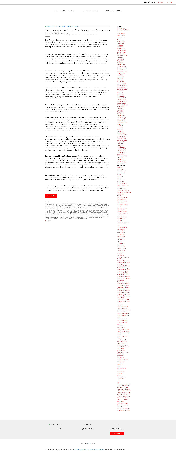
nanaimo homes (75, 34)
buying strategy (122, 183)
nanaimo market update (75, 212)
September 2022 (122, 105)
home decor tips (98, 204)
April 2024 (120, 80)
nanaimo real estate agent (53, 213)
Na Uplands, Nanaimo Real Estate (97, 210)
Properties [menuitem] (108, 11)
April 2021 (120, 129)
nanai (59, 211)
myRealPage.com (91, 443)
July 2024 (120, 75)
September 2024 (122, 71)
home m (46, 205)
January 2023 (121, 99)
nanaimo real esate (98, 212)
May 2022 (120, 112)
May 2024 (120, 78)
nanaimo (63, 211)
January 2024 (121, 84)
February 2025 (121, 66)
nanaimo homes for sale (50, 212)
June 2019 (120, 157)
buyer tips (120, 176)
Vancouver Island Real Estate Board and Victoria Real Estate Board (89, 449)
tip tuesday (77, 216)
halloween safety (53, 204)
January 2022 (121, 119)
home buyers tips (67, 34)
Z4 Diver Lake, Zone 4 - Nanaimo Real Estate (84, 217)
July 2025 (120, 57)
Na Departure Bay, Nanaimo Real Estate (91, 207)
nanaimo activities (69, 211)
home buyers (53, 34)
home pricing (78, 205)
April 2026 (120, 47)
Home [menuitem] (56, 11)
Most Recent (120, 40)
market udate (69, 206)
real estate (120, 357)
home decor (91, 204)
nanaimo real (90, 212)
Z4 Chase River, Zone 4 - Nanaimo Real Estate (64, 217)
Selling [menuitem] (70, 11)
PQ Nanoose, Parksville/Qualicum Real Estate (123, 352)
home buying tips (84, 204)
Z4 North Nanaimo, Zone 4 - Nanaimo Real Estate (60, 218)
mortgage (92, 206)
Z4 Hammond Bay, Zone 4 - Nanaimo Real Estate (122, 399)
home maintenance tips (62, 205)
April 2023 (120, 94)
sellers (51, 216)
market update (76, 206)
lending (52, 206)
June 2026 (120, 43)
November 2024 (122, 68)
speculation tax (71, 216)
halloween (47, 204)
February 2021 (121, 133)
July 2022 (120, 108)
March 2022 (121, 115)
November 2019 (122, 152)
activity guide (121, 169)
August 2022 (121, 106)
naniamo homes (82, 213)
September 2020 (122, 140)
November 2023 (122, 85)
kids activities (48, 206)
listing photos (57, 206)
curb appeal (51, 203)
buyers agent (121, 180)
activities (120, 167)
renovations (120, 362)
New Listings (121, 33)
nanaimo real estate (123, 331)
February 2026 (121, 50)
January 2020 (121, 150)
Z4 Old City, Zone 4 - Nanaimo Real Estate (79, 218)
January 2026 (121, 52)
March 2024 (121, 82)
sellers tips (62, 216)
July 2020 (120, 143)
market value (82, 206)
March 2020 (121, 147)
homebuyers (101, 205)
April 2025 (120, 62)
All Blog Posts (121, 28)
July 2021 (120, 126)
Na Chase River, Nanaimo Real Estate (75, 207)
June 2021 (120, 127)
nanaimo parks (84, 212)
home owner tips (71, 205)
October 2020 (121, 138)
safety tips (120, 364)
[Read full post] (77, 27)
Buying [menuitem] (62, 11)
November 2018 (122, 163)
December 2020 (122, 134)
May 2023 (120, 92)
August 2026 (121, 41)
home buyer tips (64, 204)
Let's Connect (117, 433)
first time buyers (98, 203)
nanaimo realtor (74, 213)
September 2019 (122, 156)
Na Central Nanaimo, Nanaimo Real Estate (58, 207)
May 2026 (120, 45)
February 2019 (121, 161)
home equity (104, 204)
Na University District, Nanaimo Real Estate (81, 210)
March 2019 (120, 159)
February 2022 (121, 117)
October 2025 (121, 54)
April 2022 (120, 113)
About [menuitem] (118, 11)
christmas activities (122, 185)
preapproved (121, 355)
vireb (83, 216)
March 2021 (120, 131)
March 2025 (121, 64)
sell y (118, 366)
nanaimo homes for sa (84, 34)
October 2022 (121, 103)
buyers (119, 178)
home (58, 204)
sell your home (121, 368)
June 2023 (120, 91)
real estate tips (121, 361)
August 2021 (120, 124)
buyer (119, 174)
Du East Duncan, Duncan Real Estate (62, 203)
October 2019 (121, 154)
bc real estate (121, 173)
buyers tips (120, 181)
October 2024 (121, 69)
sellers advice (56, 216)
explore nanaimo (91, 203)
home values (95, 205)
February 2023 (121, 98)
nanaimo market (66, 212)
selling (66, 216)
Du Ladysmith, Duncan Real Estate (77, 203)
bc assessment (121, 171)
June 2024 (120, 77)
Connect (160, 2)
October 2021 (121, 120)
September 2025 (122, 55)
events (85, 203)
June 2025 (120, 59)
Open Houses (121, 35)
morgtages (87, 206)
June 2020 (120, 145)
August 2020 (121, 142)
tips (81, 216)
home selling (89, 205)
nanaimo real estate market (65, 213)
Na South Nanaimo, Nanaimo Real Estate (64, 210)
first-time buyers (105, 203)
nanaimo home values (85, 211)
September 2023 (122, 89)
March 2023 (121, 96)
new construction (94, 34)
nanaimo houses (58, 212)
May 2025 (120, 61)
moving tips (97, 206)
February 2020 (121, 149)
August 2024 (121, 73)
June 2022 (120, 110)
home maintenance (53, 205)
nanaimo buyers (77, 211)
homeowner (106, 205)
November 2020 (122, 136)
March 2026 (121, 48)
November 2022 (122, 101)
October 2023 (121, 87)
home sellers (83, 205)
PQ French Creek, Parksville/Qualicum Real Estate (123, 347)
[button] (168, 2)
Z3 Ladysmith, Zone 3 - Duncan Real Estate (93, 216)
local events (63, 206)
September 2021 (122, 122)
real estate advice (122, 359)
